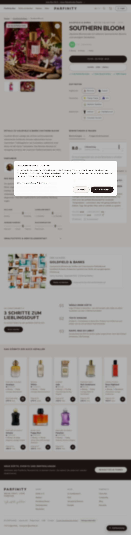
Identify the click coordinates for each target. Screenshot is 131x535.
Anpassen (81, 190)
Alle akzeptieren (102, 190)
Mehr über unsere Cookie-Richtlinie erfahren (33, 183)
